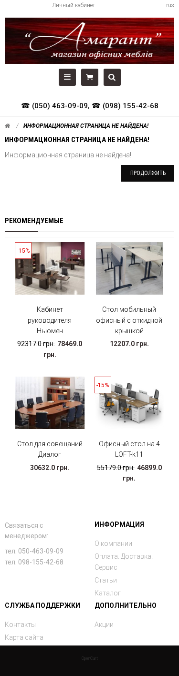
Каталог (108, 593)
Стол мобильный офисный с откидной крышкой (129, 320)
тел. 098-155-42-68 (34, 562)
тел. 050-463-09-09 (34, 551)
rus (170, 5)
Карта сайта (24, 637)
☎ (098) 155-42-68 (125, 106)
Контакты (20, 624)
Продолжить (148, 173)
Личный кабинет (73, 5)
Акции (104, 624)
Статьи (106, 580)
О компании (113, 543)
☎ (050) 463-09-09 (54, 106)
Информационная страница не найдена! (85, 126)
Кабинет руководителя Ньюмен (50, 320)
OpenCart (90, 658)
